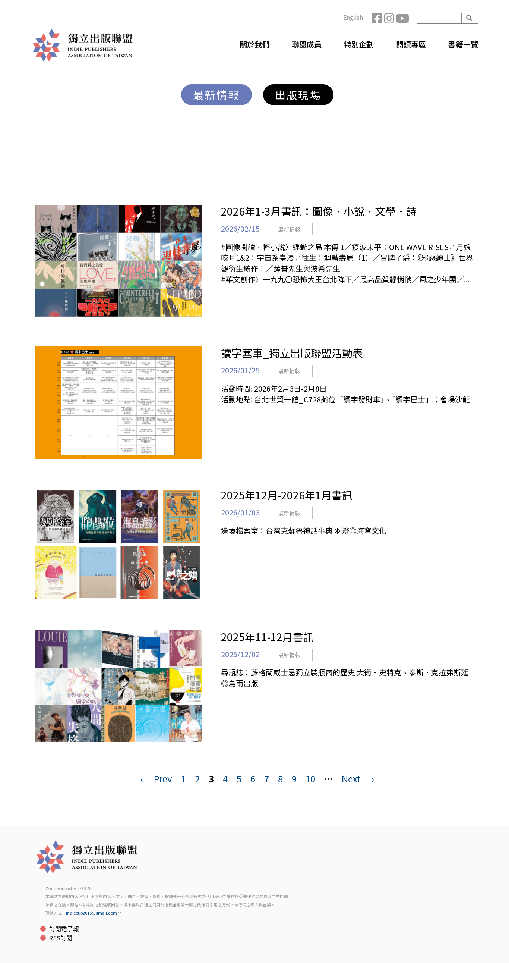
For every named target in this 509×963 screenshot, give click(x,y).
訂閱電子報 (64, 928)
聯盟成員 (307, 44)
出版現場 (298, 94)
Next (351, 778)
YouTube (402, 18)
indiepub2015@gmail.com (91, 913)
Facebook (378, 18)
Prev (163, 778)
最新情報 (216, 94)
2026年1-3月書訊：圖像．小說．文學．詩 (319, 211)
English (353, 17)
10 (310, 778)
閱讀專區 (411, 44)
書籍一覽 (463, 44)
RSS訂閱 (60, 937)
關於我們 (254, 44)
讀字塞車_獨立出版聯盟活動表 (292, 352)
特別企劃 (359, 44)
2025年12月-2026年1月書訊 (286, 494)
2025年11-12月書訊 (267, 636)
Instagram (390, 18)
